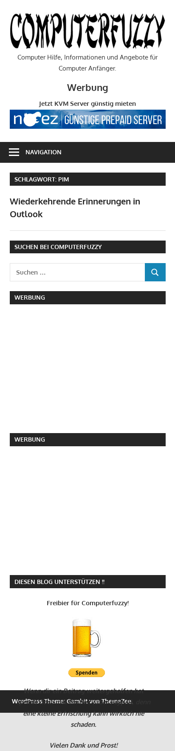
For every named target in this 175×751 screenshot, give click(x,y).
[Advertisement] (69, 367)
